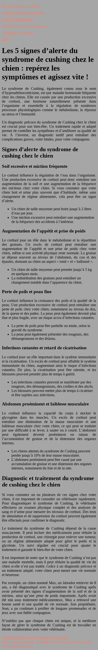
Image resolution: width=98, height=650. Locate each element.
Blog (5, 39)
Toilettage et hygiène (17, 32)
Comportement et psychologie (24, 26)
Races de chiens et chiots (20, 6)
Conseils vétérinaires (17, 19)
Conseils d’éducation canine (23, 12)
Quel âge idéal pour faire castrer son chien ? (35, 637)
